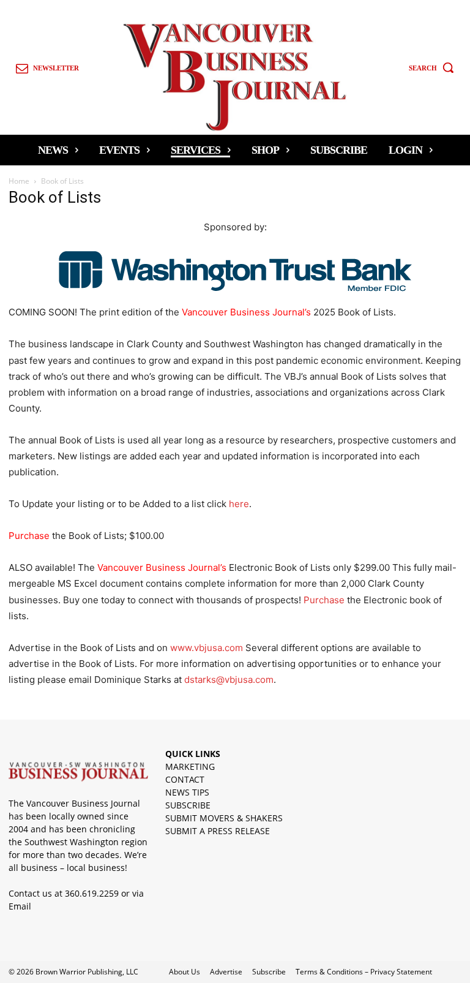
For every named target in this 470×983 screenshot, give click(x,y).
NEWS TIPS (187, 792)
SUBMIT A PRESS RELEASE (217, 831)
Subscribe (269, 971)
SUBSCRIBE (188, 805)
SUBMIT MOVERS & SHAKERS (224, 818)
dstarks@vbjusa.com (229, 679)
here (239, 504)
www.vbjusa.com (206, 647)
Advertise (226, 971)
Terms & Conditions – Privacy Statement (364, 971)
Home (19, 181)
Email (20, 906)
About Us (184, 971)
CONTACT (184, 779)
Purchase (324, 600)
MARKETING (190, 766)
